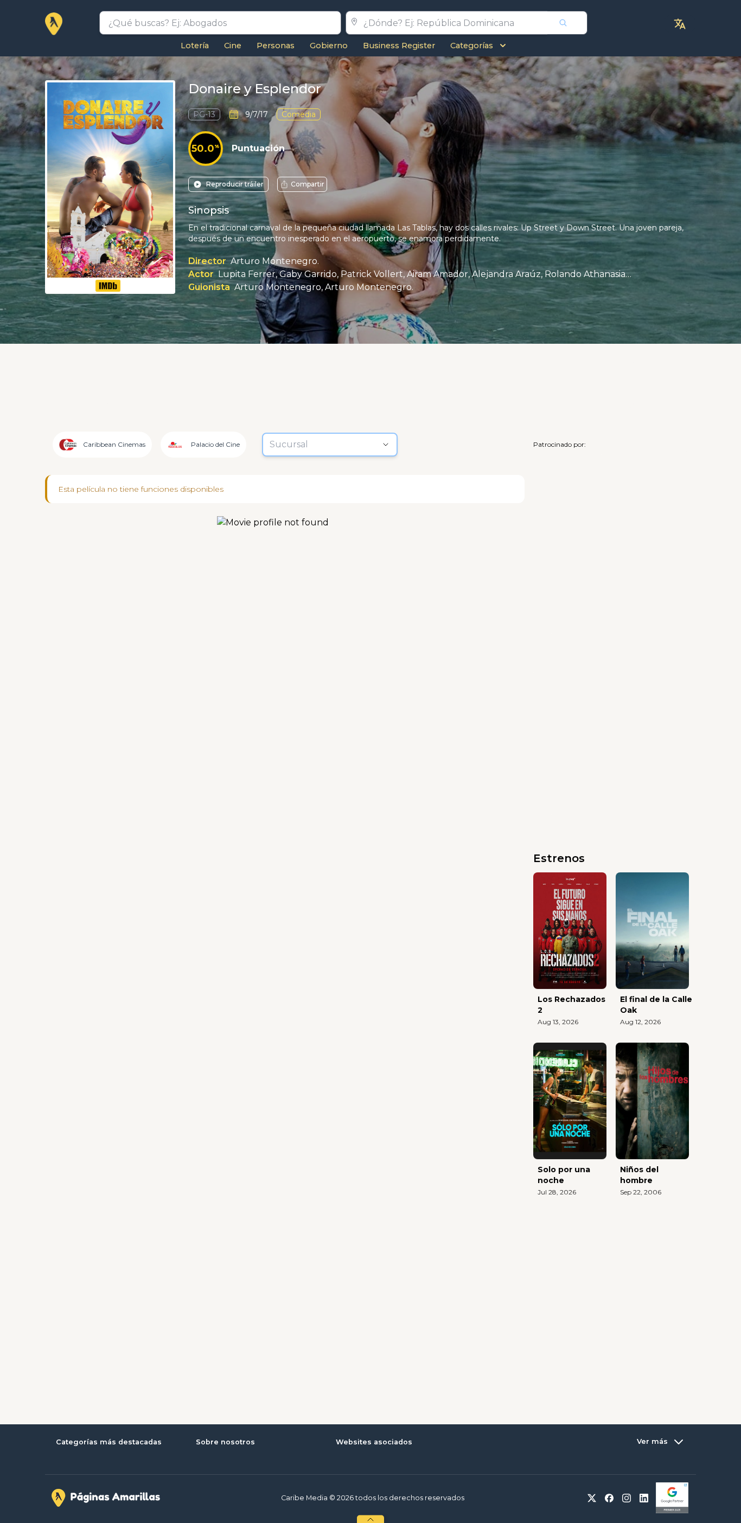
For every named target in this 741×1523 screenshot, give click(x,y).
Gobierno (329, 45)
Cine (232, 45)
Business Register (399, 45)
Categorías (471, 45)
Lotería (195, 45)
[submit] (567, 23)
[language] (679, 23)
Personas (276, 45)
